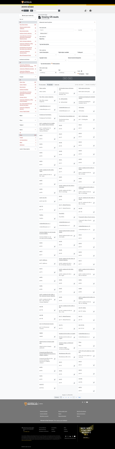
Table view (57, 84)
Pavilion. (41, 215)
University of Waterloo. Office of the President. (28, 100)
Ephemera (28, 145)
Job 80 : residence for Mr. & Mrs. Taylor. (46, 170)
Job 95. (60, 297)
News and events (62, 416)
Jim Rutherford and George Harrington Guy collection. (28, 48)
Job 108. (41, 315)
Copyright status (43, 58)
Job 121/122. (81, 325)
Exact (87, 74)
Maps (28, 143)
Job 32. (40, 135)
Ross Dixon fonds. (28, 25)
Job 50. (80, 387)
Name (21, 115)
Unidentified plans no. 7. (44, 223)
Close (46, 14)
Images (28, 138)
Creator (21, 76)
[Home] (22, 10)
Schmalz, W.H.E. (28, 98)
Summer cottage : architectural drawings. (66, 343)
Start (40, 70)
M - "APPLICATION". (63, 99)
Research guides (43, 411)
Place (21, 120)
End (59, 70)
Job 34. (80, 142)
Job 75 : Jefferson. (43, 260)
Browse (25, 10)
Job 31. (60, 362)
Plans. (80, 342)
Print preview (43, 84)
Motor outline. (42, 88)
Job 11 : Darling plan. (83, 116)
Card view (50, 84)
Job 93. (60, 196)
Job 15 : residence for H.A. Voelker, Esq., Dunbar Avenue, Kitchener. (47, 124)
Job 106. (41, 306)
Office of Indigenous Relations (27, 440)
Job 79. (40, 268)
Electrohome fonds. (28, 31)
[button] (86, 10)
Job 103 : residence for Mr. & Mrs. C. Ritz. (67, 306)
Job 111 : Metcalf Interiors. (65, 205)
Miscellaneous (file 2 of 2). (65, 353)
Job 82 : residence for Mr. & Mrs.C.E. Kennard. (87, 270)
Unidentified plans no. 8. (44, 106)
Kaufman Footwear (28, 90)
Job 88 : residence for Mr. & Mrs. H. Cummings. (86, 187)
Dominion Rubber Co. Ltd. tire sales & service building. (47, 232)
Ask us (78, 416)
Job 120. (80, 208)
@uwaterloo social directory (70, 438)
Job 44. (40, 242)
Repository (41, 38)
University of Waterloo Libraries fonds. (28, 52)
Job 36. (60, 142)
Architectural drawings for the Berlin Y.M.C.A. (87, 97)
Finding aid (80, 52)
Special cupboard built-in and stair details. (67, 231)
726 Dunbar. (81, 107)
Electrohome (28, 87)
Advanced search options (45, 22)
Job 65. (40, 161)
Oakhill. (41, 333)
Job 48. (80, 159)
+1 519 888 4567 (26, 431)
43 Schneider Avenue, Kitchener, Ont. (66, 89)
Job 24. (60, 125)
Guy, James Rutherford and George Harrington (28, 104)
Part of (21, 19)
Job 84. (80, 178)
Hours (59, 413)
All (20, 22)
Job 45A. (80, 378)
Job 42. (60, 370)
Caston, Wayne (28, 85)
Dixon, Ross (28, 82)
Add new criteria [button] (43, 33)
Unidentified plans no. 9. (64, 107)
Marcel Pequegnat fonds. (28, 56)
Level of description (25, 149)
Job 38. (80, 150)
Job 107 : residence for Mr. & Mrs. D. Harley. (87, 198)
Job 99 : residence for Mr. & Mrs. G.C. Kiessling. (87, 297)
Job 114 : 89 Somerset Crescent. (46, 323)
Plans (28, 135)
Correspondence (28, 140)
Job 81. (60, 177)
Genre (21, 129)
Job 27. (60, 134)
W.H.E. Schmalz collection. (28, 41)
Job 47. (60, 379)
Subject (21, 125)
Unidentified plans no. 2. (84, 333)
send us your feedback (62, 420)
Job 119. (41, 206)
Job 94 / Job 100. (43, 197)
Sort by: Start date (79, 84)
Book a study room (62, 411)
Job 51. (60, 159)
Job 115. (61, 325)
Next (79, 397)
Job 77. (60, 168)
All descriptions (56, 63)
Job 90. (40, 189)
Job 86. (80, 280)
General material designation (74, 58)
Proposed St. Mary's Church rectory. (87, 217)
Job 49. (80, 243)
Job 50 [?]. (41, 384)
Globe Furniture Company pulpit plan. (46, 342)
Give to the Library (81, 413)
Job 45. (40, 152)
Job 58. (80, 252)
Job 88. (80, 288)
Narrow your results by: (28, 15)
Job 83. (40, 277)
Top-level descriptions (46, 63)
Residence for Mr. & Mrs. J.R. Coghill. (67, 333)
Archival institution (24, 59)
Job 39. (80, 370)
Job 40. (60, 151)
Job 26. (80, 234)
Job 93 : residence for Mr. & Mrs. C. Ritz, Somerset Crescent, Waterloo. (47, 295)
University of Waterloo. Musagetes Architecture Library (28, 72)
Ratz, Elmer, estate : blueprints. (46, 97)
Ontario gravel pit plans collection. (28, 27)
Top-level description (44, 44)
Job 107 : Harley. (82, 307)
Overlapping (81, 74)
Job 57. (40, 251)
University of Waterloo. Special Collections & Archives (28, 65)
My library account (44, 416)
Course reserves (43, 413)
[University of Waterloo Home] (27, 2)
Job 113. (80, 316)
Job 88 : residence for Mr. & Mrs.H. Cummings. (66, 186)
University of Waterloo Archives (28, 69)
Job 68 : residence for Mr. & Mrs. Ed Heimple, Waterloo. (67, 259)
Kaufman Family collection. (28, 34)
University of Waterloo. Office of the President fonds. (28, 44)
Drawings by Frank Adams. (45, 114)
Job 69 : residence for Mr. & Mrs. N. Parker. (86, 168)
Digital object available (64, 52)
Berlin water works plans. (84, 88)
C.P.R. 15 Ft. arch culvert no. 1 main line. (86, 351)
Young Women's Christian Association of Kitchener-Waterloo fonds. (28, 37)
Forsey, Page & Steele (28, 112)
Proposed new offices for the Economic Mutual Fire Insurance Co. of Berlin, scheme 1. (47, 354)
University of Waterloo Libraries (28, 108)
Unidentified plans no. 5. (64, 222)
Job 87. (40, 180)
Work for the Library (81, 411)
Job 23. (80, 124)
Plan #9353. (61, 213)
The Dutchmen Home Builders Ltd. (67, 116)
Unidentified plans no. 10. (84, 226)
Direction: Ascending (90, 84)
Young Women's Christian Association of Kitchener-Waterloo (28, 93)
